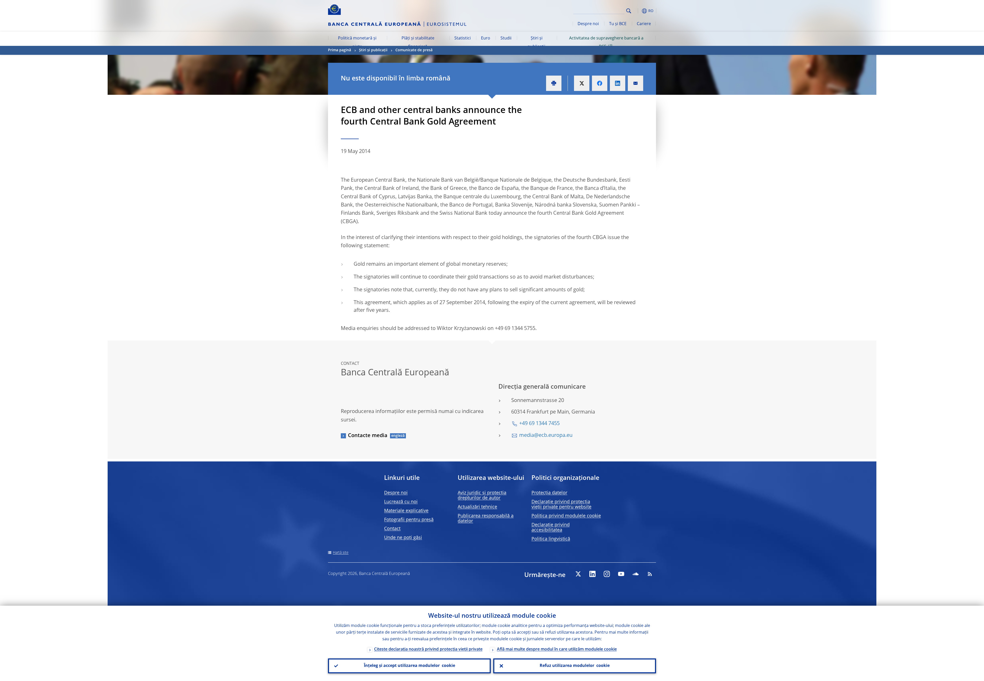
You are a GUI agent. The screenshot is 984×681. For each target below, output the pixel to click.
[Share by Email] (635, 83)
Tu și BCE (618, 24)
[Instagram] (607, 574)
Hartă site (340, 552)
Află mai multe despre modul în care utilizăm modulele (557, 649)
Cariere (644, 24)
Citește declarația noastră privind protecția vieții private (428, 649)
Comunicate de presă (414, 50)
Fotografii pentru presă (409, 520)
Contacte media (367, 435)
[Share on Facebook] (599, 83)
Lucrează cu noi (401, 502)
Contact (392, 529)
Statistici (462, 38)
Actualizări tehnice (477, 507)
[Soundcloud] (635, 574)
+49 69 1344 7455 (539, 423)
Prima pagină (339, 50)
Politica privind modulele (566, 516)
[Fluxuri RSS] (650, 574)
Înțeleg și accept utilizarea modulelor (409, 666)
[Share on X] (581, 83)
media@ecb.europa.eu (545, 435)
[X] (578, 574)
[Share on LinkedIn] (617, 83)
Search (628, 10)
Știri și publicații (536, 42)
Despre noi (588, 24)
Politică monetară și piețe (357, 42)
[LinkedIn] (592, 574)
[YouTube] (621, 574)
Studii (505, 38)
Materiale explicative (406, 511)
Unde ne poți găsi (403, 537)
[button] (638, 11)
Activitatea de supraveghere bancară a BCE (606, 42)
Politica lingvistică (550, 539)
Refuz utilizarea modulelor (575, 666)
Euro (485, 38)
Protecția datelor (549, 493)
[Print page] (553, 83)
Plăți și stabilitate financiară (418, 42)
